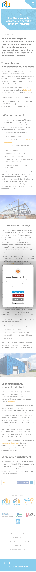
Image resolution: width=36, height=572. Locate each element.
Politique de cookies (18, 303)
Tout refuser (19, 295)
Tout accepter (18, 292)
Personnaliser (18, 299)
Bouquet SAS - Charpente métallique (6, 4)
